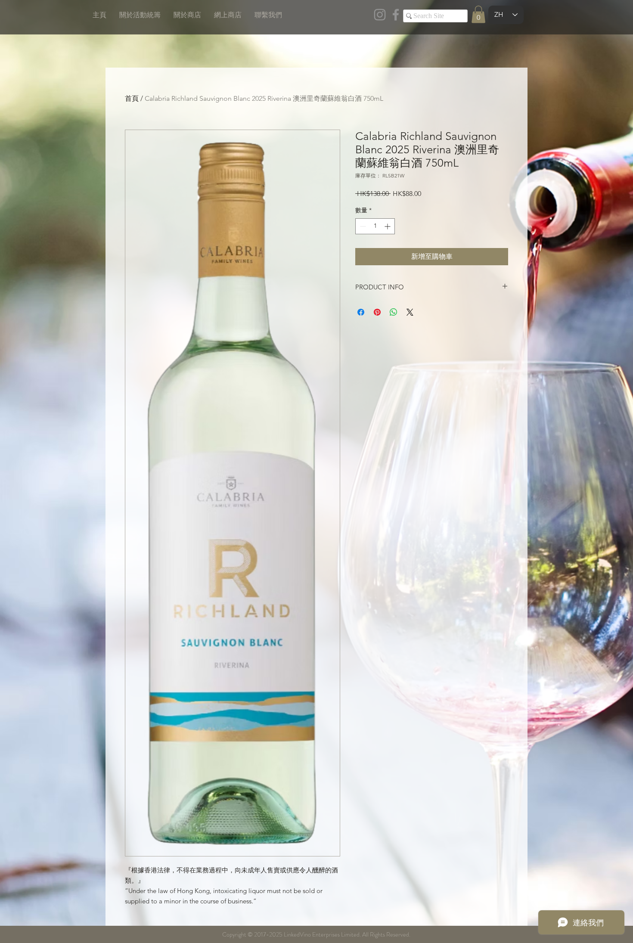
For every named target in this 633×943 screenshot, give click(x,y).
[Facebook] (395, 14)
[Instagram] (380, 14)
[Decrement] (362, 226)
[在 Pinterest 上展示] (377, 312)
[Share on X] (410, 312)
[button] (478, 14)
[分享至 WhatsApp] (393, 312)
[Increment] (388, 226)
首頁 (132, 98)
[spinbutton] (375, 226)
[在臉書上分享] (361, 312)
